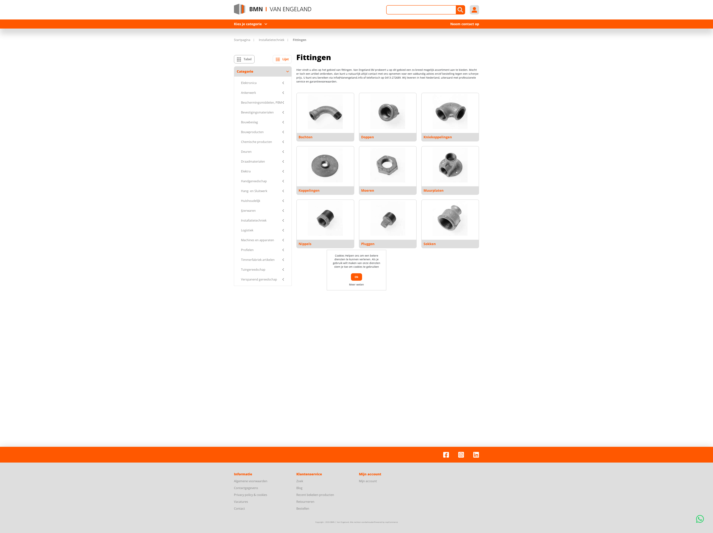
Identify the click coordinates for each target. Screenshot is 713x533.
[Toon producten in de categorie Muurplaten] (450, 165)
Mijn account (368, 481)
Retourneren (305, 502)
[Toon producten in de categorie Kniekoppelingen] (450, 111)
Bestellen (302, 508)
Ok (356, 277)
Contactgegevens (246, 488)
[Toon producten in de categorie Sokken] (450, 218)
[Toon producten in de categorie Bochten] (325, 111)
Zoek (299, 481)
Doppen (367, 137)
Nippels (305, 244)
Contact (239, 508)
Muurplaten (434, 190)
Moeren (367, 190)
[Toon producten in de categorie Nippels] (325, 218)
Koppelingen (309, 190)
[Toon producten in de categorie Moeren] (387, 165)
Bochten (305, 137)
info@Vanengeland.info (348, 77)
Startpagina (242, 40)
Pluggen (368, 244)
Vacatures (241, 502)
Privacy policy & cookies (250, 495)
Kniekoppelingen (438, 137)
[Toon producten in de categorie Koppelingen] (325, 165)
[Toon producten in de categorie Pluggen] (387, 218)
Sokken (430, 244)
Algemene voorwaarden (250, 481)
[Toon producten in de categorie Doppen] (387, 111)
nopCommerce (391, 522)
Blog (299, 488)
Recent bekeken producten (315, 495)
